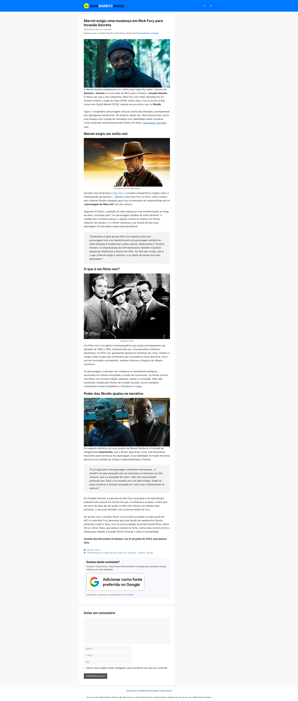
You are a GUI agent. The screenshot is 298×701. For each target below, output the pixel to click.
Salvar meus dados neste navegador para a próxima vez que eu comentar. (127, 668)
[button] (204, 5)
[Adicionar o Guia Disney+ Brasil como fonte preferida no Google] (115, 582)
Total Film (117, 193)
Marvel (90, 550)
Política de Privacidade (149, 691)
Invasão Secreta (109, 553)
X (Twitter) (129, 595)
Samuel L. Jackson (137, 553)
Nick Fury (122, 553)
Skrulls (150, 553)
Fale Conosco (132, 691)
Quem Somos (166, 691)
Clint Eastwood (94, 553)
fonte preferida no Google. (148, 33)
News (97, 550)
